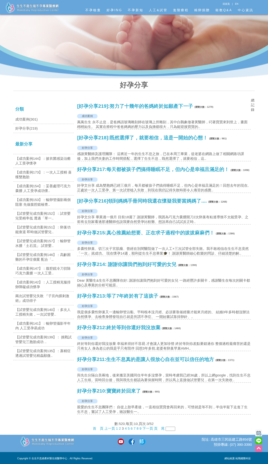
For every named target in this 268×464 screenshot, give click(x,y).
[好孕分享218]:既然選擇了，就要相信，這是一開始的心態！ (142, 137)
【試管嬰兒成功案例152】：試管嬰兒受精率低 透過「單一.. (43, 216)
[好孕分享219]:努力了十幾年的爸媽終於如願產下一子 (135, 106)
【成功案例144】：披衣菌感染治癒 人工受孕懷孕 (43, 161)
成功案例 (87, 116)
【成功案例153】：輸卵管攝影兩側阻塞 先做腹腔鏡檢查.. (43, 202)
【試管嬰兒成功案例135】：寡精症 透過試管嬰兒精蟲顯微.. (43, 353)
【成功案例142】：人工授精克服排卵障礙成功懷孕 (43, 284)
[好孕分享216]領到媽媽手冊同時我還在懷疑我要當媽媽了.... (142, 201)
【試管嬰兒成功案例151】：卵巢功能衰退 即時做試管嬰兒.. (43, 229)
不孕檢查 (93, 10)
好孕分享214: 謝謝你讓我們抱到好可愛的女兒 (127, 264)
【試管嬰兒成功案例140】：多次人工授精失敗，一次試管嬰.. (43, 312)
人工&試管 (158, 10)
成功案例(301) (26, 119)
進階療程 (181, 10)
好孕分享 (87, 147)
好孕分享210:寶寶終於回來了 (109, 391)
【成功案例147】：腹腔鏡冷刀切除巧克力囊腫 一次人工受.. (43, 271)
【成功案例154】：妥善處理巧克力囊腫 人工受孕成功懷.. (43, 188)
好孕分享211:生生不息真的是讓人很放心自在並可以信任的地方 (145, 359)
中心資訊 (245, 10)
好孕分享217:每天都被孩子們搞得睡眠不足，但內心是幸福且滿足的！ (153, 169)
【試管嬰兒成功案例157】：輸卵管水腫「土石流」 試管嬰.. (43, 243)
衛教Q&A (223, 10)
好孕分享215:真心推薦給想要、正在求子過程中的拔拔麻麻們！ (145, 232)
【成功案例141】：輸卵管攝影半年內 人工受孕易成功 (43, 326)
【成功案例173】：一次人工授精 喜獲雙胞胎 (43, 174)
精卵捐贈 (202, 10)
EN (236, 4)
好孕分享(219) (26, 128)
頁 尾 (159, 428)
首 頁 (98, 428)
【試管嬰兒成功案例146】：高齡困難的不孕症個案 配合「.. (43, 257)
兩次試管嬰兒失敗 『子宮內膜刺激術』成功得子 (42, 298)
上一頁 (109, 428)
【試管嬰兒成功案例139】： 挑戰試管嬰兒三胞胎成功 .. (43, 339)
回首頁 (226, 4)
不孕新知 (135, 10)
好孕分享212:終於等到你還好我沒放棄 (118, 327)
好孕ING (114, 10)
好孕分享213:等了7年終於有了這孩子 (117, 296)
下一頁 (147, 428)
